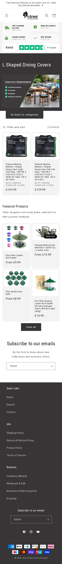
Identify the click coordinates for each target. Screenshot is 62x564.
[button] (6, 15)
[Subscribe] (51, 366)
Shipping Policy (15, 433)
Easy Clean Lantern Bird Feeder (14, 256)
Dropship (12, 498)
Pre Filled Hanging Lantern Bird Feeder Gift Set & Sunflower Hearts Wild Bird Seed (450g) (45, 306)
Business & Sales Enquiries (22, 491)
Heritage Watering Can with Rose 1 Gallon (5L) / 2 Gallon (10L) (45, 247)
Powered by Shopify (38, 558)
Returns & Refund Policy (20, 440)
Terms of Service (16, 455)
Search (11, 404)
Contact (11, 412)
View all (31, 327)
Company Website (17, 476)
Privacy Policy (14, 448)
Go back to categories (24, 114)
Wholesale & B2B (16, 483)
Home (10, 397)
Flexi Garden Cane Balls (14, 292)
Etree (25, 558)
